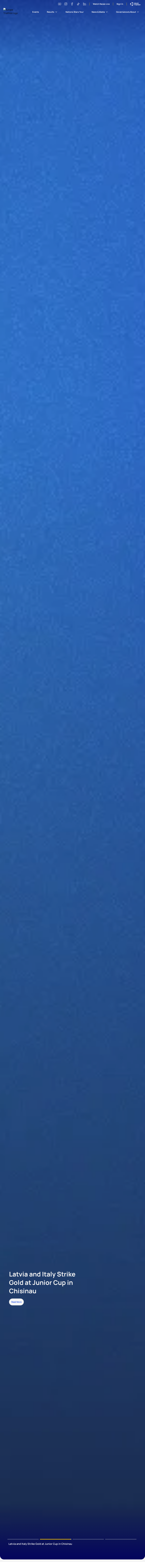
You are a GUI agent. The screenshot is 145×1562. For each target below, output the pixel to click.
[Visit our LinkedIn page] (84, 4)
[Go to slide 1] (23, 1539)
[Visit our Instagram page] (65, 4)
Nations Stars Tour (75, 12)
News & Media (98, 12)
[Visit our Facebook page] (72, 4)
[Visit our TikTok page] (78, 4)
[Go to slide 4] (121, 1539)
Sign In (120, 4)
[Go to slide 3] (88, 1539)
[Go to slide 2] (55, 1539)
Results (50, 12)
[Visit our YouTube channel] (59, 4)
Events (35, 12)
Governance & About (126, 12)
